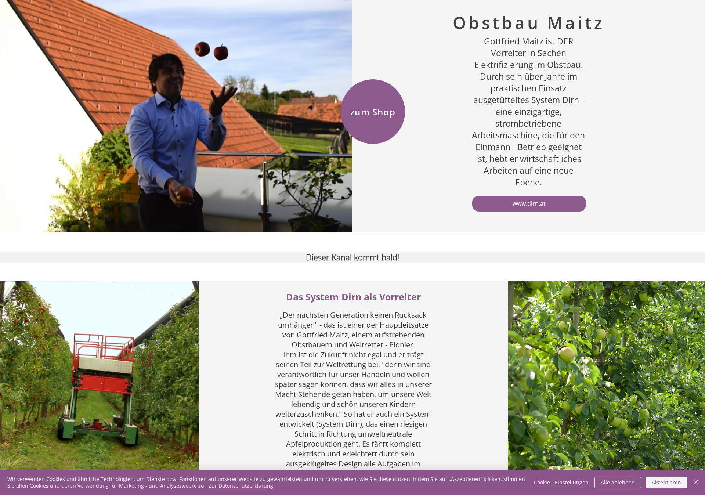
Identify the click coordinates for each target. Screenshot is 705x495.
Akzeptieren (666, 482)
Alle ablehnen (618, 482)
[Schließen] (696, 482)
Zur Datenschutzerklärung (241, 485)
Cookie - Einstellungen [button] (561, 482)
